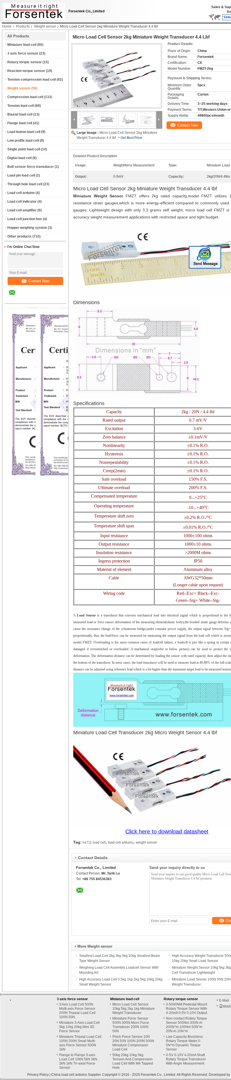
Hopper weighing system (27, 228)
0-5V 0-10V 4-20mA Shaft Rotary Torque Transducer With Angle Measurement (186, 1059)
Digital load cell (19, 158)
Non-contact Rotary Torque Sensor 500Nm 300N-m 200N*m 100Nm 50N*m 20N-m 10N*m (186, 1024)
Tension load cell (20, 106)
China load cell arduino (69, 1075)
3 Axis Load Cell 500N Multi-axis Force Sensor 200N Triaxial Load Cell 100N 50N (77, 1010)
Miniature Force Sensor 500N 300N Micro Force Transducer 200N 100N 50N (130, 1024)
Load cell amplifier (22, 210)
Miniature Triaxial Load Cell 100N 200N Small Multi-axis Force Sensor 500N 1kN (80, 1043)
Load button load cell (23, 132)
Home (7, 26)
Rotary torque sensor (24, 62)
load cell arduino (121, 842)
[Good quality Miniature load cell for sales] (68, 480)
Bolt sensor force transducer (30, 167)
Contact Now (38, 281)
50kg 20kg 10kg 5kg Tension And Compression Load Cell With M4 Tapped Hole (132, 1061)
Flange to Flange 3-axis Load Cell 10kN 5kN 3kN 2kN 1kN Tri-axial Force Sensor (78, 1061)
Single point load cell (23, 149)
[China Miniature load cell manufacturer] (32, 10)
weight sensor (146, 842)
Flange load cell (19, 123)
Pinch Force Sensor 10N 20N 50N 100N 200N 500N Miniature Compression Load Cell (133, 1043)
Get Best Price (131, 138)
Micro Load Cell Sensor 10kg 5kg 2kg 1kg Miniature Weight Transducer (133, 1008)
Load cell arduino (21, 193)
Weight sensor (45, 26)
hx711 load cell (94, 842)
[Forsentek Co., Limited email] (16, 296)
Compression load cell (25, 97)
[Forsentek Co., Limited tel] (27, 298)
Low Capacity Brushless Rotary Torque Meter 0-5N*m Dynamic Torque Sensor (184, 1043)
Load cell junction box (24, 219)
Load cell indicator (22, 202)
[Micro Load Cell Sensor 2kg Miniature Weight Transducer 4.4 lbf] (117, 76)
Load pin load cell (21, 175)
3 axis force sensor (22, 53)
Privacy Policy (38, 1075)
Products (23, 26)
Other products (19, 236)
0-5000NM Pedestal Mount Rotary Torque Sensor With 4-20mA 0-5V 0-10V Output (186, 1008)
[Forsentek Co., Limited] (74, 119)
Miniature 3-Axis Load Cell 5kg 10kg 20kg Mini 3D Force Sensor (79, 1027)
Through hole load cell (24, 184)
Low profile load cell (23, 141)
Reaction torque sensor (26, 71)
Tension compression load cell (31, 80)
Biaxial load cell (19, 114)
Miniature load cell (21, 45)
